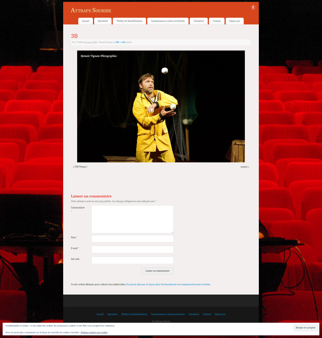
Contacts (217, 21)
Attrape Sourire (91, 10)
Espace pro (234, 21)
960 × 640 (120, 42)
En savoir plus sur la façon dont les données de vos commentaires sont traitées (168, 284)
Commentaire (76, 209)
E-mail (75, 248)
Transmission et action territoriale (168, 21)
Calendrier (198, 21)
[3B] (161, 106)
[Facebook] (253, 8)
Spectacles (103, 21)
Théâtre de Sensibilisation (129, 21)
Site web (75, 259)
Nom (74, 237)
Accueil (85, 21)
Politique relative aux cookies (94, 332)
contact (244, 167)
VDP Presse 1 (81, 167)
